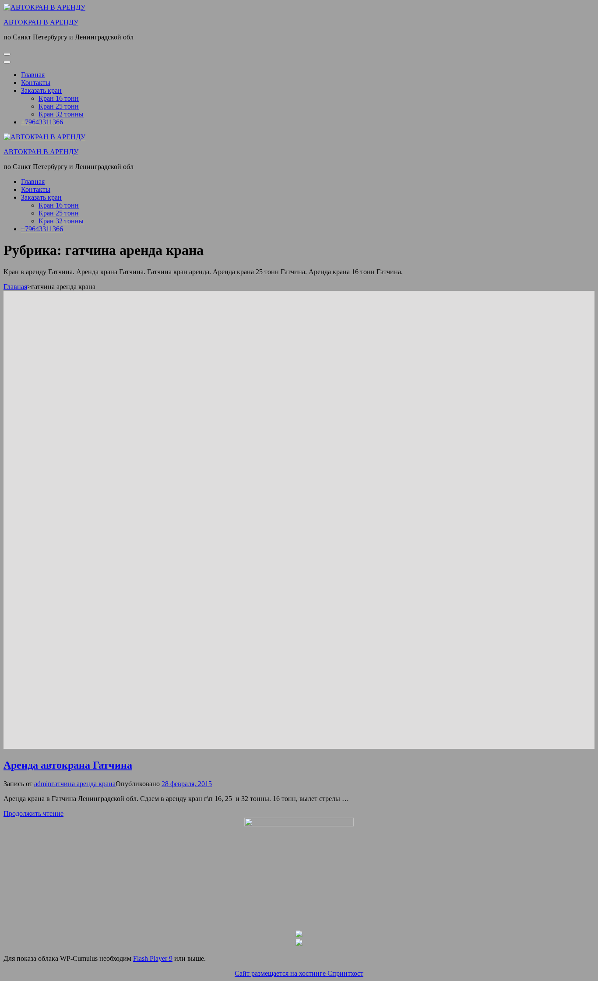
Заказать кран (41, 90)
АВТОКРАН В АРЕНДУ (41, 22)
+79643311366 (42, 122)
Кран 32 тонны (61, 114)
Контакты (35, 82)
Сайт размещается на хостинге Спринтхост (299, 973)
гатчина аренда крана (83, 783)
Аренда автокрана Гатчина (68, 765)
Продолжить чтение (33, 813)
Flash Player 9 (152, 958)
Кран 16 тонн (59, 98)
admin (42, 783)
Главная (33, 74)
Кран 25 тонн (59, 106)
